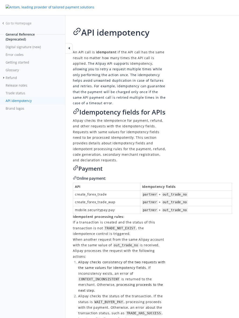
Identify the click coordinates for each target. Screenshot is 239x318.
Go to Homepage (19, 23)
